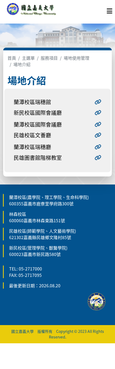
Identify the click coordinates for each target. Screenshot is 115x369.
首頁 (11, 58)
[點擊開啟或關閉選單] (109, 9)
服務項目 (49, 58)
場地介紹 (21, 64)
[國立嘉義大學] (31, 9)
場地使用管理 (76, 58)
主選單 (28, 58)
